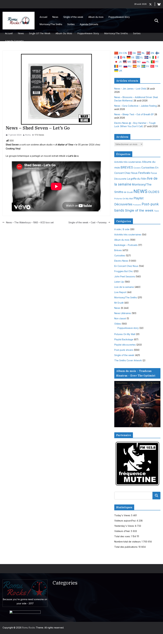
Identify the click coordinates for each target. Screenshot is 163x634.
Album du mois (95, 17)
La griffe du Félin (136, 178)
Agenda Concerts (89, 24)
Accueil (43, 17)
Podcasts (137, 205)
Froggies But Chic (123, 271)
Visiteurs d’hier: (122, 531)
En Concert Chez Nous (126, 266)
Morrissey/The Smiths (51, 24)
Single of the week (73, 17)
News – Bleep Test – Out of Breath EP (134, 114)
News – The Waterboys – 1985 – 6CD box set (30, 222)
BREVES (126, 167)
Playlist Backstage (123, 339)
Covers (137, 168)
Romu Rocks (28, 627)
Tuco (156, 211)
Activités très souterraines (127, 162)
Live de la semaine (124, 287)
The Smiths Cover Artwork (128, 360)
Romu (28, 135)
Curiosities (148, 167)
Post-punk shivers (123, 350)
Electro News (121, 260)
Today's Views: (122, 515)
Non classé (120, 318)
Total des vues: (122, 536)
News (55, 17)
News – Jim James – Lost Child (130, 88)
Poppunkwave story (119, 17)
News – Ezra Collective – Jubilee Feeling (135, 105)
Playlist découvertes (125, 344)
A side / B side (121, 229)
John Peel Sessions (124, 276)
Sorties (71, 24)
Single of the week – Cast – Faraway (87, 222)
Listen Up (119, 281)
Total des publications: (126, 546)
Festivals (144, 173)
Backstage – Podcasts (126, 245)
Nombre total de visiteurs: (128, 541)
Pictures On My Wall (123, 198)
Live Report (120, 292)
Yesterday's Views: (124, 525)
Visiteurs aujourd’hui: (125, 520)
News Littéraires (122, 313)
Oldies (117, 323)
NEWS (140, 191)
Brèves (118, 250)
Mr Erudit (128, 192)
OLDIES (153, 192)
